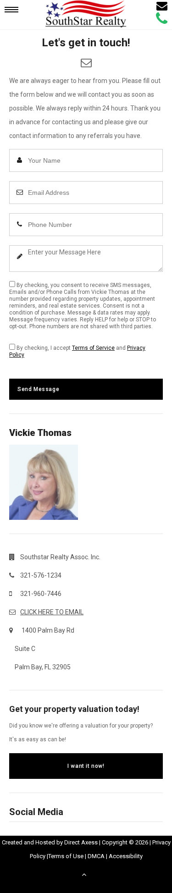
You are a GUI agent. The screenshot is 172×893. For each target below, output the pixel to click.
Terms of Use (65, 856)
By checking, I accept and (77, 351)
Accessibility (126, 856)
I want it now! (85, 766)
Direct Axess (81, 842)
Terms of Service (93, 348)
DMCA (96, 856)
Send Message (38, 389)
